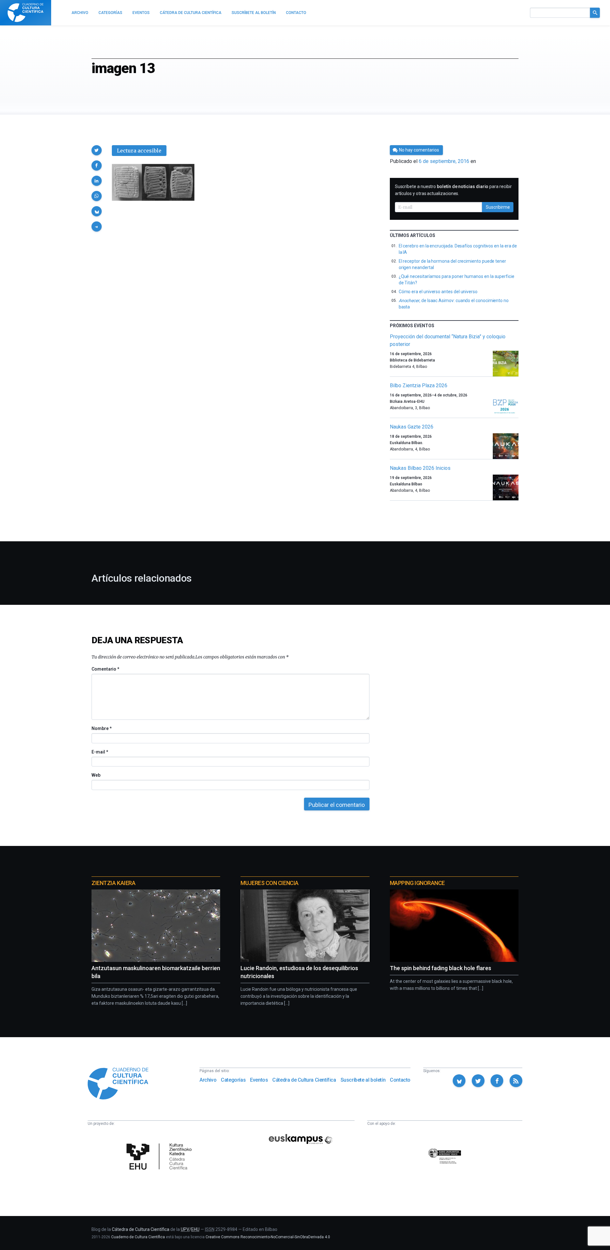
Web (96, 775)
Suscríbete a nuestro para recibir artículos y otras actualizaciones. (453, 190)
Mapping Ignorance (417, 883)
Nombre (101, 728)
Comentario (105, 669)
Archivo (208, 1080)
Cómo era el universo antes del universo (438, 291)
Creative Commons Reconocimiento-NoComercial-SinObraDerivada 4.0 (268, 1237)
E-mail (100, 751)
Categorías (233, 1080)
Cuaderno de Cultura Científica (138, 1237)
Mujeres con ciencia (269, 883)
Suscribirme (498, 207)
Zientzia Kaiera (113, 883)
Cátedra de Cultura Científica (304, 1080)
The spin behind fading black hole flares (440, 968)
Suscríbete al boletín (363, 1080)
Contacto (400, 1080)
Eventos (259, 1080)
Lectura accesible (139, 150)
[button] (97, 150)
